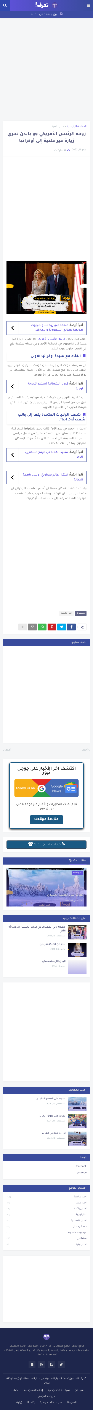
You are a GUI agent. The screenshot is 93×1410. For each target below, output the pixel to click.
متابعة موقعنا (46, 819)
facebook (81, 1166)
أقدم (8, 750)
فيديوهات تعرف (46, 1232)
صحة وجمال (46, 1226)
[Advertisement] (46, 69)
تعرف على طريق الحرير (52, 1116)
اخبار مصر (46, 1203)
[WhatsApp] (42, 627)
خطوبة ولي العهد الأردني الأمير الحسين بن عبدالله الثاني (37, 929)
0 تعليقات (60, 150)
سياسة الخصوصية (59, 1390)
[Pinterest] (52, 627)
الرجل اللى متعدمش (54, 961)
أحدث (85, 750)
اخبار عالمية (58, 126)
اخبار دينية (46, 1244)
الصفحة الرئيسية (77, 126)
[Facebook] (71, 627)
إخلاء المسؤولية (33, 1390)
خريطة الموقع (46, 1396)
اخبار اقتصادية (46, 1221)
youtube (82, 1173)
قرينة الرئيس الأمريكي (51, 339)
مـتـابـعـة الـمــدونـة (47, 845)
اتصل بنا (14, 1390)
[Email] (32, 627)
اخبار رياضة (46, 1209)
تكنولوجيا (46, 1215)
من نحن (79, 1390)
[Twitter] (61, 627)
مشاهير (46, 1238)
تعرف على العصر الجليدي (65, 895)
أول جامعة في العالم (44, 14)
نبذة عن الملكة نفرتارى (53, 944)
